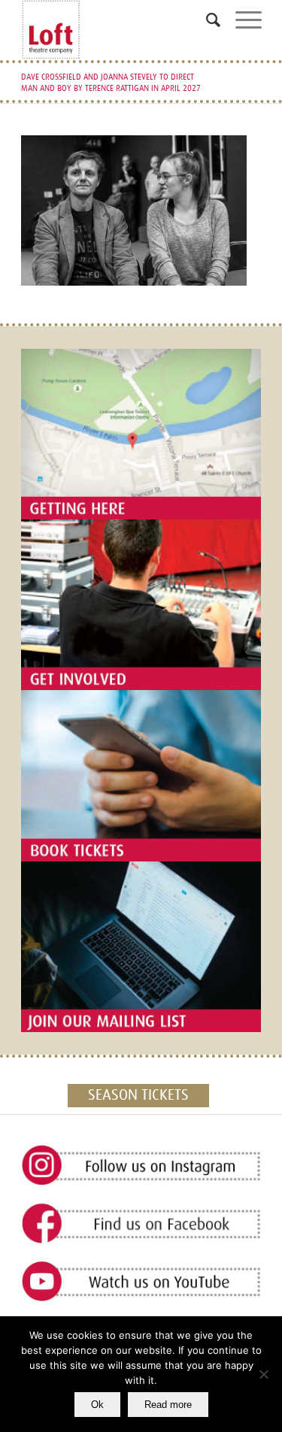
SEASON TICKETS (138, 1095)
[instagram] (141, 1166)
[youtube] (141, 1282)
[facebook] (141, 1224)
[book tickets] (141, 775)
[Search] (205, 26)
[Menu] (241, 26)
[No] (263, 1374)
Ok (97, 1404)
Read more (168, 1404)
